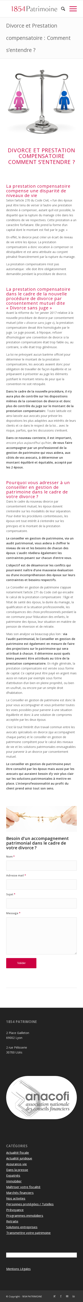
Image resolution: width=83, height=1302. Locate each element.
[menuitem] (61, 8)
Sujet (10, 894)
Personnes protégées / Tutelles (30, 1204)
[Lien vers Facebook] (61, 1296)
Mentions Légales (18, 1269)
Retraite (12, 1221)
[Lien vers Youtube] (67, 1296)
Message (13, 913)
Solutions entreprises (21, 1227)
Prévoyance (15, 1210)
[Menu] (71, 8)
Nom (10, 856)
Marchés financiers (20, 1192)
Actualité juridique (19, 1158)
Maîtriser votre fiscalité (23, 1187)
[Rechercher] (61, 8)
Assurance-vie (16, 1164)
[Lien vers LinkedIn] (73, 1296)
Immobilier (14, 1181)
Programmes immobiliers (24, 1215)
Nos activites (15, 1198)
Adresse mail (16, 875)
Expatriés (13, 1175)
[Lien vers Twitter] (54, 1296)
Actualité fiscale (17, 1152)
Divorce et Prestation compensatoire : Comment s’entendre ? (38, 37)
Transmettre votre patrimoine (28, 1233)
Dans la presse (17, 1170)
